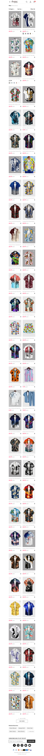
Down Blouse (13, 728)
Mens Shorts (21, 731)
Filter (32, 9)
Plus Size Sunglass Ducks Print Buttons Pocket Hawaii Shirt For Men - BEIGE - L (15, 688)
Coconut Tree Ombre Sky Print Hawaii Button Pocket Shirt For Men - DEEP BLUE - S (15, 595)
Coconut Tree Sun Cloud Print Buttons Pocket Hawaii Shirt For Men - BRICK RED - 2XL (29, 501)
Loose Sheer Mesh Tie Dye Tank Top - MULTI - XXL (29, 385)
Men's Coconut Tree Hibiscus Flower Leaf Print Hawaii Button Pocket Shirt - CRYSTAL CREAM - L (15, 78)
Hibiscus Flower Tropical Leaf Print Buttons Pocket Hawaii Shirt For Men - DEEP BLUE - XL (15, 501)
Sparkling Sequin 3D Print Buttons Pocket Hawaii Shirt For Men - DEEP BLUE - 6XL (15, 198)
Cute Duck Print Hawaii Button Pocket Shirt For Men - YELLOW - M (15, 618)
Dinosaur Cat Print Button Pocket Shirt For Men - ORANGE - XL (29, 595)
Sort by (19, 9)
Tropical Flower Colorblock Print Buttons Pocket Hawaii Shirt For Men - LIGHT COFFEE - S (15, 244)
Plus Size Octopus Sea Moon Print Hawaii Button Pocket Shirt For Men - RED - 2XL (29, 665)
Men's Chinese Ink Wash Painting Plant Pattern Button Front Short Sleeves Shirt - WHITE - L (15, 408)
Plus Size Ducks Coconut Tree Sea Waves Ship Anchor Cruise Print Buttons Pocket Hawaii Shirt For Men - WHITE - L (15, 712)
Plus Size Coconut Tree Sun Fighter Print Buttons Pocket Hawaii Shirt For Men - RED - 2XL (29, 361)
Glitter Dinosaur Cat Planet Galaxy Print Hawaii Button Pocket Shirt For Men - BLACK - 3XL (15, 268)
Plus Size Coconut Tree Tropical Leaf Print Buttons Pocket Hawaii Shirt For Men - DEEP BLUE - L (29, 29)
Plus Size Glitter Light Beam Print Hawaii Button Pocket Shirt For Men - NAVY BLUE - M (29, 688)
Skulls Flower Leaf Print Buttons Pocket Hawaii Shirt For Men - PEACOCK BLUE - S (29, 525)
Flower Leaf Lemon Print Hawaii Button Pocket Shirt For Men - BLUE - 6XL (29, 198)
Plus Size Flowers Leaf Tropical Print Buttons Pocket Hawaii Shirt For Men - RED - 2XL (29, 291)
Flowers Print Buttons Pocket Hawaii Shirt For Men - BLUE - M (15, 174)
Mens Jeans (13, 731)
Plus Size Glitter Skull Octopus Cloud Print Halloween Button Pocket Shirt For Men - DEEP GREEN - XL (29, 128)
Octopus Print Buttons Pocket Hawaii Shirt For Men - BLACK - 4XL (15, 455)
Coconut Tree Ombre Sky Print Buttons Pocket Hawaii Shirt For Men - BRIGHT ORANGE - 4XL (29, 455)
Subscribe (31, 741)
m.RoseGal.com (15, 2)
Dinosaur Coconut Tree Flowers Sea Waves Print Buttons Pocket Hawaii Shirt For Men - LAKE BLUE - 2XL (15, 525)
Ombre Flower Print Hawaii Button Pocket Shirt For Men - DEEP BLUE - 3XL (29, 431)
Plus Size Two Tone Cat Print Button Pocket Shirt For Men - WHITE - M (15, 642)
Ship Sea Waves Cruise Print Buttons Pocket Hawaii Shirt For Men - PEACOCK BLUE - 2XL (15, 128)
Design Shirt (22, 728)
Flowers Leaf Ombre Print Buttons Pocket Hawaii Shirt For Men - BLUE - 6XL (29, 618)
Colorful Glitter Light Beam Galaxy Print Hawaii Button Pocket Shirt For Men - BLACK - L (29, 151)
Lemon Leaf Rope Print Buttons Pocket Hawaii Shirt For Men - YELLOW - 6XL (29, 174)
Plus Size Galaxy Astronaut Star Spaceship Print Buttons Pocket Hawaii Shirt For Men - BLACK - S (15, 361)
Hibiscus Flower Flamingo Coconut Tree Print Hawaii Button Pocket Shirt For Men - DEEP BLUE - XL (15, 548)
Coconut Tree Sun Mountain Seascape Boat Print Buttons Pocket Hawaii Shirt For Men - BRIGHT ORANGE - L (29, 78)
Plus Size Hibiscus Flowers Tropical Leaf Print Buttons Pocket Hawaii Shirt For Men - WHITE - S (15, 55)
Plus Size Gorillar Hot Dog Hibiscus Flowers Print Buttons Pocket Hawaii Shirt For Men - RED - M (29, 268)
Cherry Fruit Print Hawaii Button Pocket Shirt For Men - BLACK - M (15, 221)
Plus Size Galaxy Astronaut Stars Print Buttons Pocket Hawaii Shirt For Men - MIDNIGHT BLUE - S (15, 314)
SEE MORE (22, 721)
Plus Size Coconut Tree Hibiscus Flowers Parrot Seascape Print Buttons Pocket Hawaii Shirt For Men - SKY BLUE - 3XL (29, 55)
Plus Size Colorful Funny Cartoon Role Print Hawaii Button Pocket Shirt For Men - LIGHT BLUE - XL (15, 338)
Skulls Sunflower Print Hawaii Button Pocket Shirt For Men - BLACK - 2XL (29, 104)
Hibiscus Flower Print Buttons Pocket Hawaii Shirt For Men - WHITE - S (15, 665)
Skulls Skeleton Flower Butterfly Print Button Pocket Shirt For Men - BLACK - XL (29, 478)
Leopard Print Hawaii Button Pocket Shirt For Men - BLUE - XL (29, 221)
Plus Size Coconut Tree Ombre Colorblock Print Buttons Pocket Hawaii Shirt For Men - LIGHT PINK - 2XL (15, 291)
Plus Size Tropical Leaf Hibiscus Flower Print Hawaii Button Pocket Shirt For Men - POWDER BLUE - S (29, 244)
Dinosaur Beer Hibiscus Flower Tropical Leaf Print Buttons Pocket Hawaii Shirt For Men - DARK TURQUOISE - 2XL (15, 104)
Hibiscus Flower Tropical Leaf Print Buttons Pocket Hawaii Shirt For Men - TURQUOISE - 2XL (29, 642)
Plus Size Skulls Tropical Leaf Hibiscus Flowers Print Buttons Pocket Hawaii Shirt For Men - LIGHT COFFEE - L (29, 314)
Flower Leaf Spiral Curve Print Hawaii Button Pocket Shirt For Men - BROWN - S (15, 571)
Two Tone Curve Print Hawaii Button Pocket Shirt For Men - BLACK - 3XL (29, 571)
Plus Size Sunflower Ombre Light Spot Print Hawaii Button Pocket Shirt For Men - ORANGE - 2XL (29, 712)
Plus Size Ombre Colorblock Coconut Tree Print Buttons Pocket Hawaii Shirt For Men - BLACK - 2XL (15, 431)
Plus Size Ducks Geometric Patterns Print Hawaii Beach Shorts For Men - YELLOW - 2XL (29, 338)
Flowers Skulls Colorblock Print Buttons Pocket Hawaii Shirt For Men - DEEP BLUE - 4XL (29, 548)
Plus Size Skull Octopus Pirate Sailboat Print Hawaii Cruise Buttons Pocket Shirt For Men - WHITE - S (15, 29)
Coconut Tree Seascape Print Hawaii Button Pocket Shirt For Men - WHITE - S (15, 478)
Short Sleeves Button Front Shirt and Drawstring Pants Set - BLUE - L (29, 408)
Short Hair (29, 728)
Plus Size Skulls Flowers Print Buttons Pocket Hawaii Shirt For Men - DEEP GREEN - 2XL (15, 151)
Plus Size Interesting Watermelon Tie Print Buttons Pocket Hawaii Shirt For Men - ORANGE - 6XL (15, 385)
